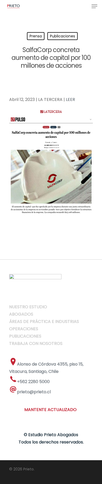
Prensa (36, 36)
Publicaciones (62, 36)
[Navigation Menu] (94, 6)
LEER (70, 99)
